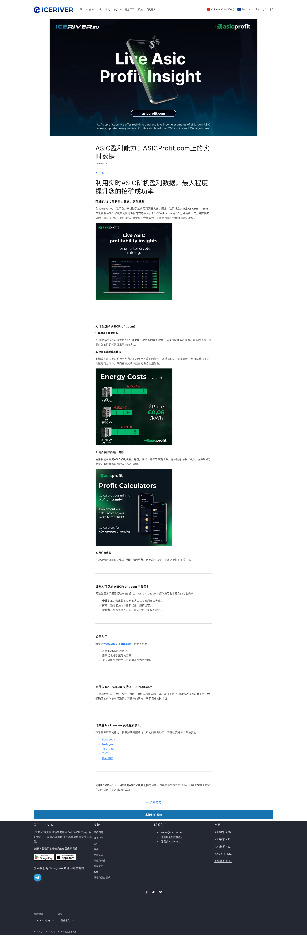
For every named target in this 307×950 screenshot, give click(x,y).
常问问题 (98, 832)
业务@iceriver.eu (171, 836)
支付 (96, 843)
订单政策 (98, 838)
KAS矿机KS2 (222, 846)
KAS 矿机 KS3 (223, 853)
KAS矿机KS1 (222, 839)
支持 (96, 849)
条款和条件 (100, 860)
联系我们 (98, 866)
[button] (89, 9)
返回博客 (155, 802)
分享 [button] (101, 173)
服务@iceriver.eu (171, 841)
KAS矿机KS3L (223, 861)
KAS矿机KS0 (222, 832)
